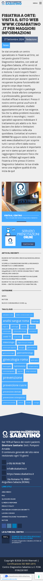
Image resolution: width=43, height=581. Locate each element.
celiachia (32, 326)
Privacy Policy (8, 506)
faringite (21, 347)
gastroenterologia (8, 353)
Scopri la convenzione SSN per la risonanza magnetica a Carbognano (20, 265)
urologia (36, 402)
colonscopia (6, 331)
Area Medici (6, 492)
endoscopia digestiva (9, 347)
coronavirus (32, 331)
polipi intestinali (31, 371)
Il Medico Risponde (9, 503)
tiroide (28, 402)
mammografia (7, 366)
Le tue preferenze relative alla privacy (19, 576)
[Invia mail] (20, 527)
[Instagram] (9, 527)
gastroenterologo (25, 353)
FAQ (3, 495)
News (4, 296)
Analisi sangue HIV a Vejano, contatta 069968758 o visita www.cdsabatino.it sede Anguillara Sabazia (20, 271)
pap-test (20, 371)
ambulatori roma (8, 315)
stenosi (20, 402)
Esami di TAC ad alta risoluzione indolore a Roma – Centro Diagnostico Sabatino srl (20, 283)
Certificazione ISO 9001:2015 (21, 564)
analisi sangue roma (16, 321)
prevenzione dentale (12, 392)
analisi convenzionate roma (24, 315)
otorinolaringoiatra (8, 371)
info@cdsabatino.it (17, 468)
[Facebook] (4, 527)
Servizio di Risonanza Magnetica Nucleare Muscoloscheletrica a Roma (19, 278)
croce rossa (17, 337)
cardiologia (14, 326)
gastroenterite (31, 347)
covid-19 (7, 336)
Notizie (5, 299)
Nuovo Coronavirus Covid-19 (14, 303)
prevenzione (12, 378)
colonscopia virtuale (20, 331)
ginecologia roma (15, 359)
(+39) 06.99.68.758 (16, 463)
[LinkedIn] (14, 527)
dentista (26, 337)
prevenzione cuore (15, 385)
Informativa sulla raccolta (9, 579)
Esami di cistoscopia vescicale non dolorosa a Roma (21, 259)
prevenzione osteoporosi (14, 397)
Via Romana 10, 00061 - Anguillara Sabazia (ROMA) (16, 481)
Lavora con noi (8, 513)
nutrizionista (19, 366)
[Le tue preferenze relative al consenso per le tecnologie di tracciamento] (39, 577)
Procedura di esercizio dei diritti (15, 510)
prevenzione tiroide (9, 402)
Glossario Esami (8, 499)
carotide (23, 326)
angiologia (35, 321)
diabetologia (8, 342)
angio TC (5, 326)
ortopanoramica (33, 366)
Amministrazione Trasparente (14, 517)
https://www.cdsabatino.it (20, 474)
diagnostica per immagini (25, 342)
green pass (34, 360)
